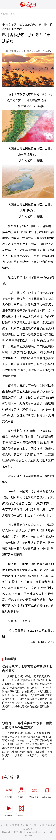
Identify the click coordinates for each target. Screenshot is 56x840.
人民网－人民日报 (42, 51)
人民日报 (8, 797)
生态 (12, 14)
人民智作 (21, 815)
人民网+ (21, 797)
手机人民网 (33, 797)
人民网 (3, 14)
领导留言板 (46, 797)
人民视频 (8, 815)
